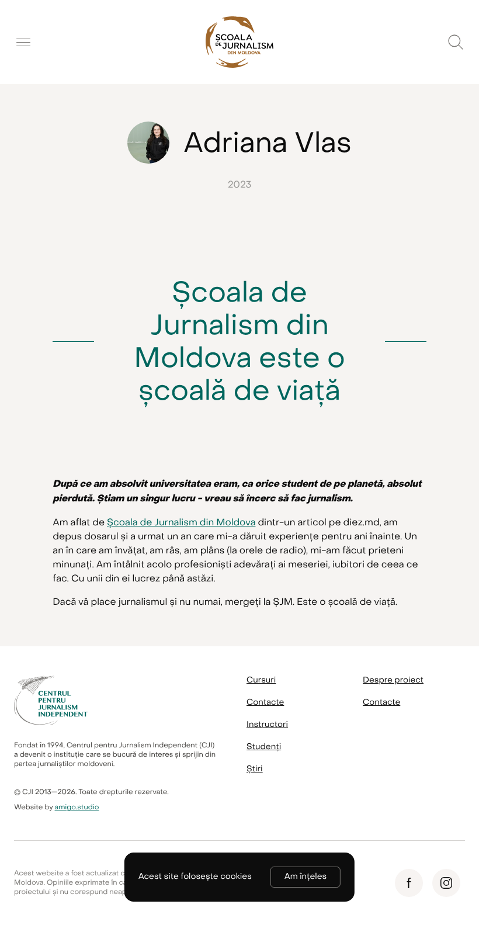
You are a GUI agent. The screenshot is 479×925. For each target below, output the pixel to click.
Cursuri (261, 680)
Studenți (264, 747)
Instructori (267, 725)
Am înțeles (305, 877)
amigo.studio (77, 807)
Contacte (265, 703)
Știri (255, 769)
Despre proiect (393, 680)
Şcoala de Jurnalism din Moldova (181, 522)
